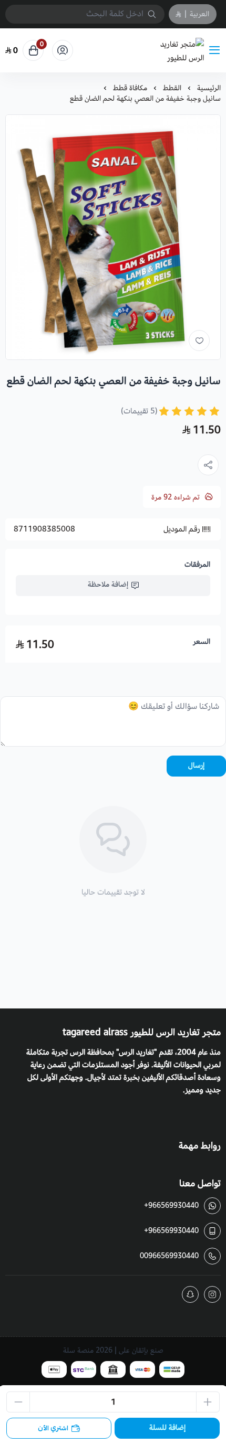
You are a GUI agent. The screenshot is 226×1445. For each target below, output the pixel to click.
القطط (172, 87)
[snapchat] (190, 1294)
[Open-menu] (216, 50)
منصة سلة (78, 1350)
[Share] (208, 464)
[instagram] (212, 1294)
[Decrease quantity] (18, 1402)
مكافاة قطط (130, 87)
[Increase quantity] (208, 1402)
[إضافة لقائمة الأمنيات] (199, 340)
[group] (113, 237)
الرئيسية (209, 87)
